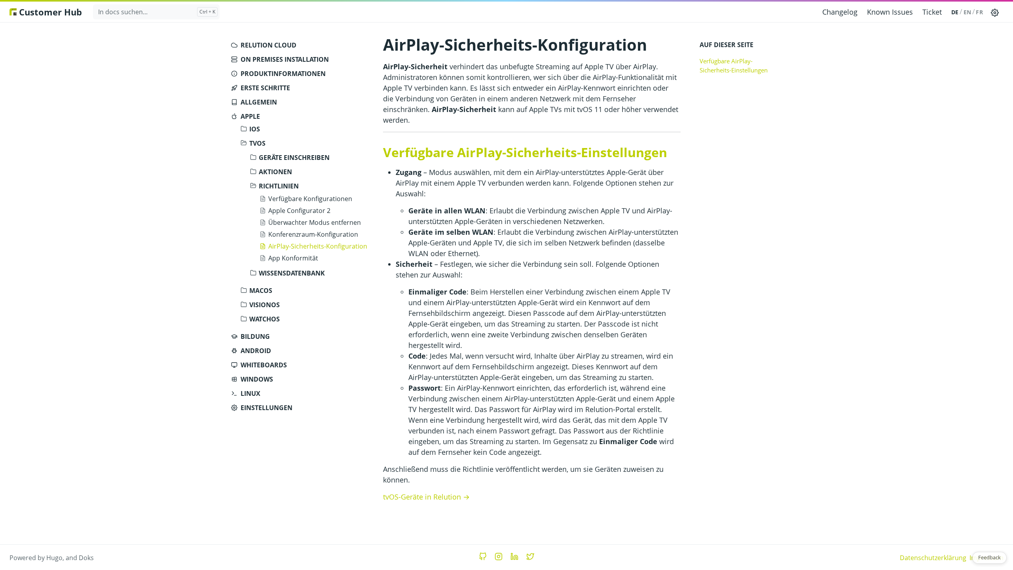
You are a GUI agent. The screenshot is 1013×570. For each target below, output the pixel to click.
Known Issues (890, 12)
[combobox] (156, 11)
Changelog (839, 12)
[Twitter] (530, 556)
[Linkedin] (514, 556)
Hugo (54, 557)
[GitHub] (483, 556)
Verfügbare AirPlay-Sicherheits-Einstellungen (734, 65)
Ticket (932, 12)
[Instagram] (499, 556)
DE (955, 12)
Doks (86, 557)
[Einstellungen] (995, 12)
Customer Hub (49, 12)
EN (967, 12)
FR (979, 12)
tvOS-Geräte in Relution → (426, 497)
